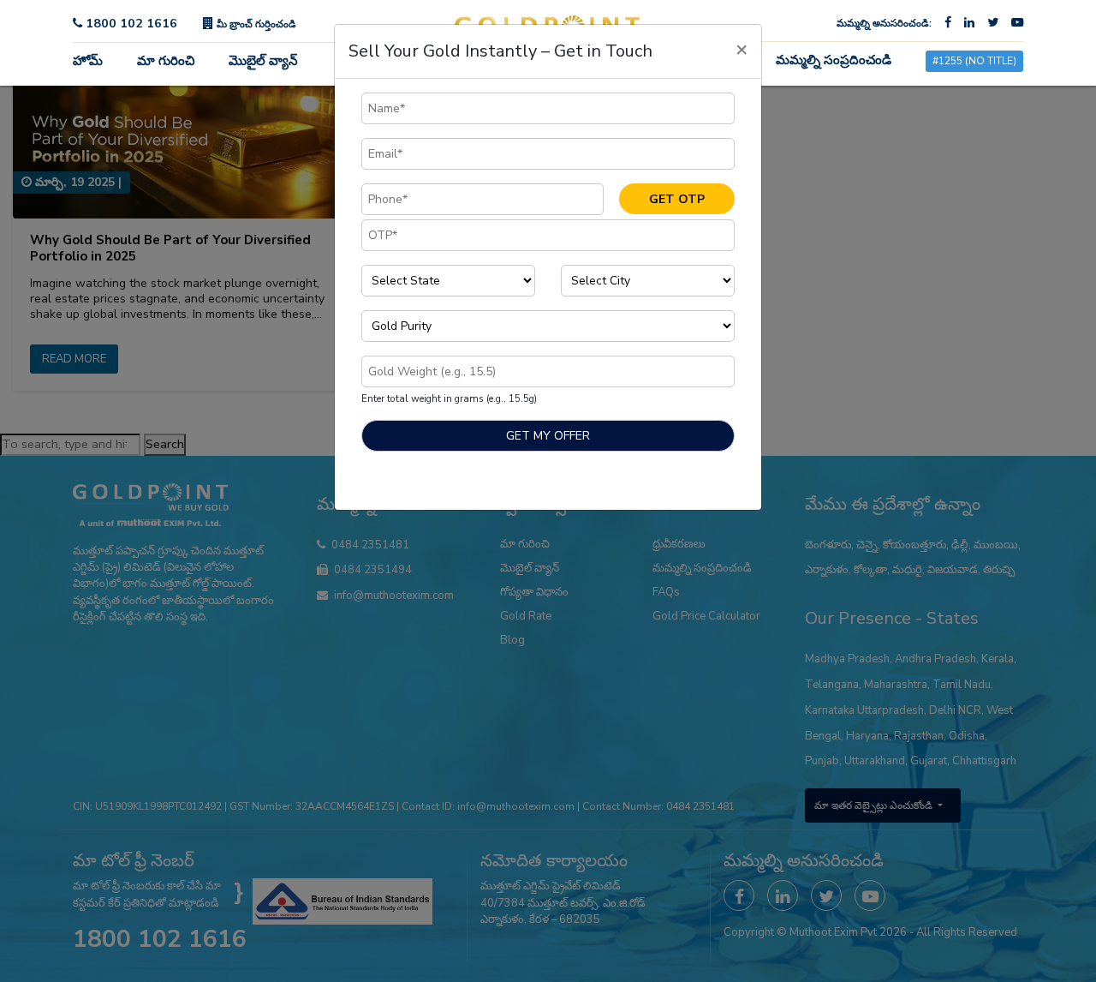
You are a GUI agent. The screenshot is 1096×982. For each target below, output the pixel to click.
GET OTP (677, 199)
